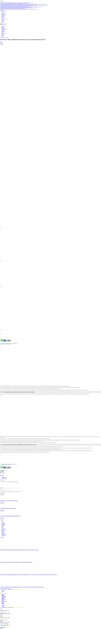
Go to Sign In (8, 622)
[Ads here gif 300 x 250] (6, 462)
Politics (3, 37)
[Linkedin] (8, 341)
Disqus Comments (4, 478)
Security (3, 532)
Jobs (2, 527)
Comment (1, 487)
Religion (3, 531)
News (1, 37)
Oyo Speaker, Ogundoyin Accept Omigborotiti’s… (8, 508)
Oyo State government (4, 470)
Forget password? (7, 613)
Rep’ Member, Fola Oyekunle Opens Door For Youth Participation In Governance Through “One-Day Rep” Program (15, 2)
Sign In (1, 628)
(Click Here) (15, 343)
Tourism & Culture (6, 37)
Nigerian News (4, 528)
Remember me (3, 613)
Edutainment (3, 523)
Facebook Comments (4, 477)
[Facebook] (3, 341)
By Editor (1, 43)
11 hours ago (2, 503)
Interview (3, 526)
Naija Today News (4, 589)
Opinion (3, 529)
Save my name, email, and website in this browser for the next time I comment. (11, 491)
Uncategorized (4, 535)
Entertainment (3, 524)
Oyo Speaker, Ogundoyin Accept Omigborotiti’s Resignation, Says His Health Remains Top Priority (12, 3)
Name (1, 488)
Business (3, 521)
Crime (2, 522)
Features (3, 525)
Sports (2, 533)
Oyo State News (4, 530)
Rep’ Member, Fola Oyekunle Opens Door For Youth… (9, 500)
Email (1, 490)
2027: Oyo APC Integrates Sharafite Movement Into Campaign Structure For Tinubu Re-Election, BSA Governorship (15, 7)
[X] (5, 341)
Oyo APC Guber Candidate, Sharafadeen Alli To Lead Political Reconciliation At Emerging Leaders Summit (13, 6)
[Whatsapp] (1, 341)
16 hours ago (2, 518)
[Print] (10, 341)
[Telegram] (6, 341)
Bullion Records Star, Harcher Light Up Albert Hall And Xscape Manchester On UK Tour (11, 8)
